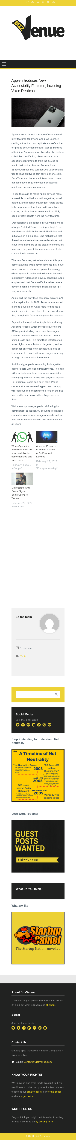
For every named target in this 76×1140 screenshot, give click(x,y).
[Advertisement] (38, 551)
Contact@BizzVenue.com (38, 1061)
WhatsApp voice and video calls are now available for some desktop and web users (22, 453)
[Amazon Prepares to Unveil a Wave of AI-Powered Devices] (46, 437)
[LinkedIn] (38, 2)
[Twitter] (48, 2)
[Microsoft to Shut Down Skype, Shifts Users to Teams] (22, 479)
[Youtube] (53, 2)
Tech (23, 656)
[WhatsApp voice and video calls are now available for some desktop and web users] (22, 437)
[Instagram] (32, 2)
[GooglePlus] (27, 2)
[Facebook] (22, 2)
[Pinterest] (43, 2)
